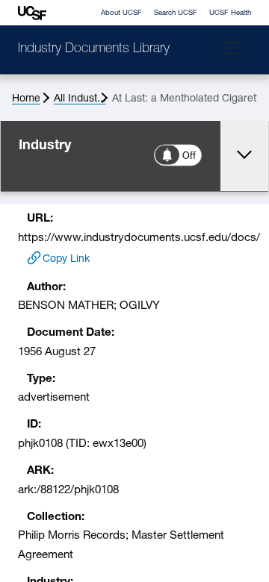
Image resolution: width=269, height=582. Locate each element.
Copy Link (66, 259)
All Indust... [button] (80, 98)
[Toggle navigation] (230, 48)
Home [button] (26, 98)
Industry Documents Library (94, 49)
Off (190, 156)
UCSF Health (230, 13)
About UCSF (121, 13)
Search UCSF (175, 13)
